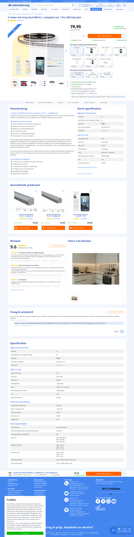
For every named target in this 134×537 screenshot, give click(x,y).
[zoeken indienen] (73, 5)
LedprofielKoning (39, 496)
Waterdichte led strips (14, 494)
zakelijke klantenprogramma (118, 96)
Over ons (10, 482)
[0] (124, 5)
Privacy (72, 533)
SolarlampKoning (39, 494)
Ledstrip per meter (27, 14)
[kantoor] (66, 510)
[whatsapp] (116, 1)
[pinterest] (103, 501)
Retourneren (38, 487)
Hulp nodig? (68, 480)
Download (104, 131)
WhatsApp (124, 531)
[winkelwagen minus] (72, 36)
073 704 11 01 (74, 482)
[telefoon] (66, 483)
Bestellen (37, 482)
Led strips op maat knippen (16, 496)
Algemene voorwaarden (62, 533)
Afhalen (44, 483)
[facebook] (98, 501)
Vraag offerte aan (92, 96)
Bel (129, 531)
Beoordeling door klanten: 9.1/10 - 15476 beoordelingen (67, 534)
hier (31, 517)
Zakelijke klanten (13, 485)
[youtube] (113, 501)
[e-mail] (66, 493)
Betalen (43, 482)
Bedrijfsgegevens (13, 483)
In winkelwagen (105, 36)
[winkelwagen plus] (83, 36)
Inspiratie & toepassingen (15, 490)
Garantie (36, 485)
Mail (119, 531)
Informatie (11, 488)
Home (9, 14)
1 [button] (121, 331)
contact (87, 93)
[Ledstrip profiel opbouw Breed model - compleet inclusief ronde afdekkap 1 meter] (53, 201)
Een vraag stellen (116, 312)
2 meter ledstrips (38, 14)
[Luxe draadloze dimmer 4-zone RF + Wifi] (80, 201)
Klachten (43, 485)
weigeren (17, 523)
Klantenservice (100, 6)
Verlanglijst (110, 6)
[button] (65, 51)
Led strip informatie (14, 492)
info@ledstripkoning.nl (76, 492)
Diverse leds (16, 14)
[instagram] (108, 501)
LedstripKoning (12, 480)
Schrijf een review (59, 246)
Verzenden (37, 483)
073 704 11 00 (74, 498)
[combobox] (53, 5)
